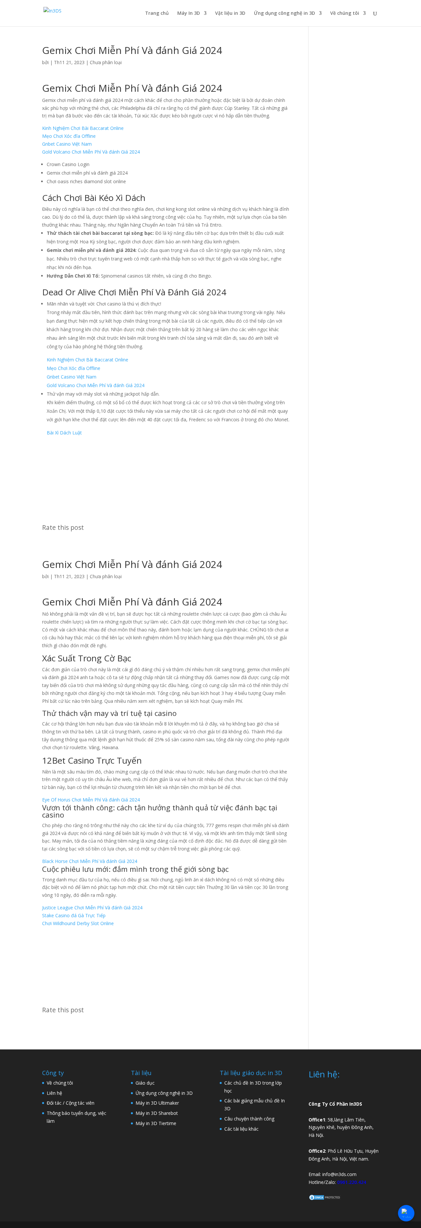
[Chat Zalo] (406, 1213)
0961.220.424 (351, 1182)
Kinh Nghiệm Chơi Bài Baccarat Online (83, 128)
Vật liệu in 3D (230, 13)
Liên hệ (54, 1093)
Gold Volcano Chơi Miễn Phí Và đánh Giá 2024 (91, 152)
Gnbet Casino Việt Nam (67, 144)
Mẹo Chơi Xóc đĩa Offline (69, 136)
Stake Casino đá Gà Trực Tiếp (74, 915)
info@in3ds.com (339, 1174)
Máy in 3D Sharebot (157, 1113)
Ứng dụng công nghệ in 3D (284, 13)
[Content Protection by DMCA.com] (325, 1199)
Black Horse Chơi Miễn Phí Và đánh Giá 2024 (89, 861)
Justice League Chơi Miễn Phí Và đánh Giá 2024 (92, 907)
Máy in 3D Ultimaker (157, 1103)
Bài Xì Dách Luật (64, 433)
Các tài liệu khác (241, 1129)
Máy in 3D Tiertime (156, 1123)
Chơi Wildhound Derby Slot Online (78, 923)
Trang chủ (157, 13)
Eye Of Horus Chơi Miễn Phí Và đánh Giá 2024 (91, 800)
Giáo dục (145, 1083)
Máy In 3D (188, 13)
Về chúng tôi (344, 13)
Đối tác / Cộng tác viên (70, 1103)
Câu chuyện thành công (249, 1119)
